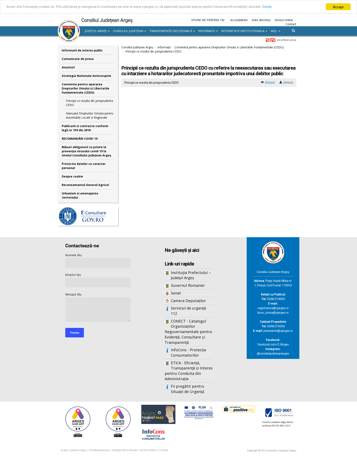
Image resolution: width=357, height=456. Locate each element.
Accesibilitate (239, 20)
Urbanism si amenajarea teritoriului (80, 195)
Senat (176, 293)
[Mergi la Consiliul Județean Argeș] (273, 252)
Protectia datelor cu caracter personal (84, 166)
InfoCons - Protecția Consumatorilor (188, 352)
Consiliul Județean (128, 31)
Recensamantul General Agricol (85, 185)
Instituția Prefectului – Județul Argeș (191, 275)
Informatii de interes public (82, 50)
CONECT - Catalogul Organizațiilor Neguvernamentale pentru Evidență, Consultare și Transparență (188, 332)
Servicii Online (284, 20)
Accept (338, 6)
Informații (207, 31)
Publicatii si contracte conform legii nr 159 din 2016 (85, 128)
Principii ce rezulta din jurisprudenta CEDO (89, 103)
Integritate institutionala (243, 31)
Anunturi (68, 67)
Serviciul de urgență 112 (188, 311)
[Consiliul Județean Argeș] (69, 22)
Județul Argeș (96, 31)
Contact (291, 24)
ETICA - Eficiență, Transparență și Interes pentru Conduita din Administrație (189, 370)
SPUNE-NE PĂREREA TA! (207, 20)
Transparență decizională (171, 31)
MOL (274, 31)
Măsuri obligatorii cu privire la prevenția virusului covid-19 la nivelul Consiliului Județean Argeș (86, 151)
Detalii (267, 7)
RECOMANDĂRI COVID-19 (80, 138)
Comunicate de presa (78, 59)
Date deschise (261, 20)
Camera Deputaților (188, 300)
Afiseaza (270, 82)
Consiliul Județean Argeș (137, 47)
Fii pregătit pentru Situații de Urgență (187, 389)
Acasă (64, 450)
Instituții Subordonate (124, 450)
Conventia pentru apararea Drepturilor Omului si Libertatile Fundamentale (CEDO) (85, 88)
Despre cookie (72, 176)
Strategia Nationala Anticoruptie (86, 76)
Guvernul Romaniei (188, 285)
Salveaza (288, 82)
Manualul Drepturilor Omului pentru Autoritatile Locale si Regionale (89, 115)
